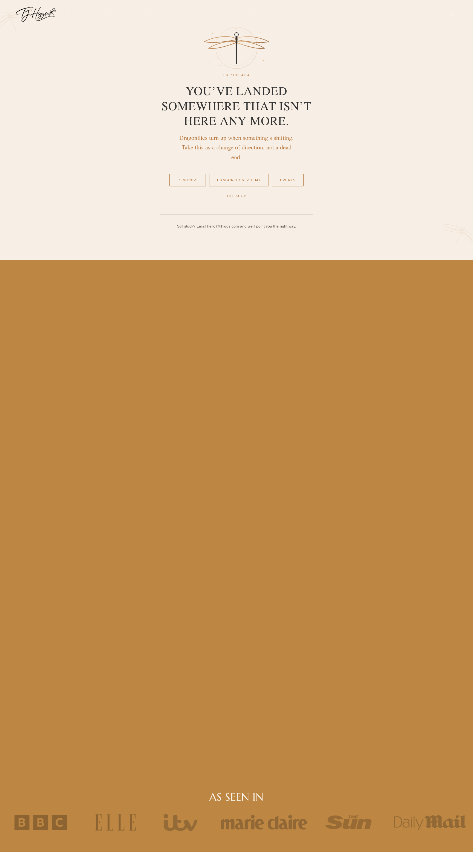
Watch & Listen (154, 14)
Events (288, 180)
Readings (187, 180)
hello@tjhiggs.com (223, 226)
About (184, 14)
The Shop (237, 196)
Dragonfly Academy (239, 180)
